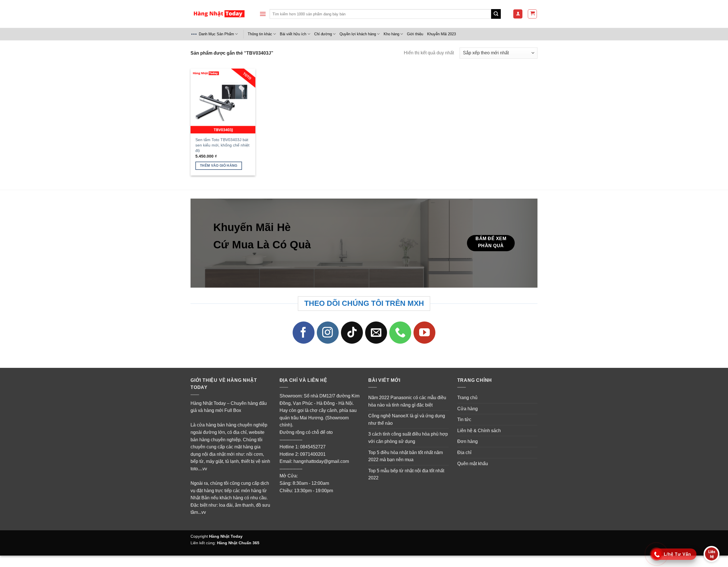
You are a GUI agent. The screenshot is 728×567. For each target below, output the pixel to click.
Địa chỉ (464, 452)
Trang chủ (467, 397)
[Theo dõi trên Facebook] (304, 332)
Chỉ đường (323, 34)
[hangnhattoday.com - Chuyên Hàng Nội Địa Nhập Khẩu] (219, 14)
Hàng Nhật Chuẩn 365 (238, 543)
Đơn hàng (467, 441)
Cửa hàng (467, 408)
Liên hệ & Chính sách (479, 430)
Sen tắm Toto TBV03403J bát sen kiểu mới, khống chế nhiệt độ (222, 144)
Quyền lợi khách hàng (358, 34)
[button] (263, 13)
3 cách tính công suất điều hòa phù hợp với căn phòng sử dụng (408, 438)
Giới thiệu (415, 34)
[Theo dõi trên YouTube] (424, 332)
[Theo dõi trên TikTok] (352, 332)
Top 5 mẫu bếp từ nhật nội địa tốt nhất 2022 (406, 474)
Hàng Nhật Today (226, 536)
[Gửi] (496, 14)
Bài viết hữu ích (293, 34)
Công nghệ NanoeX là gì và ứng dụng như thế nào (406, 419)
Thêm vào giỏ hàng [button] (218, 165)
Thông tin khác (260, 34)
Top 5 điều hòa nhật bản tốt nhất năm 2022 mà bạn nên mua (405, 456)
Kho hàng (391, 34)
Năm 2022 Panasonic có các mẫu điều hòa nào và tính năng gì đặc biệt (407, 401)
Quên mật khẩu (472, 463)
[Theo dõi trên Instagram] (328, 332)
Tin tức (464, 419)
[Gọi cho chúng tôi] (400, 332)
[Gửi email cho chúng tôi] (376, 332)
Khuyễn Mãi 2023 (441, 34)
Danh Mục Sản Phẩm (216, 34)
